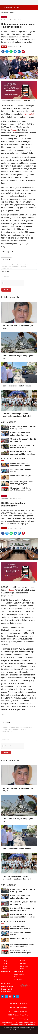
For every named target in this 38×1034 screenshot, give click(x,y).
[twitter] (7, 51)
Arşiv (15, 977)
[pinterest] (23, 51)
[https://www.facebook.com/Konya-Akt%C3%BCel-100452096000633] (2, 996)
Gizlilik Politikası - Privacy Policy (18, 1015)
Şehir (22, 969)
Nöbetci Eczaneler (7, 989)
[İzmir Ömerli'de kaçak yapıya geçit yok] (19, 342)
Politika (5, 969)
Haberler (6, 12)
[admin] (17, 996)
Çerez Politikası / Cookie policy (18, 1011)
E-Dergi (22, 960)
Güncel (12, 12)
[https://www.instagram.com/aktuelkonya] (10, 996)
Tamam (23, 1032)
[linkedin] (19, 51)
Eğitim (5, 963)
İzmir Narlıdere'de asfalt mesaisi (17, 386)
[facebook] (3, 51)
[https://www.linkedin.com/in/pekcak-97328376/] (14, 996)
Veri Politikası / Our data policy (18, 1019)
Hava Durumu (5, 983)
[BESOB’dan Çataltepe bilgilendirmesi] (19, 549)
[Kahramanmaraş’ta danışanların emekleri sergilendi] (19, 67)
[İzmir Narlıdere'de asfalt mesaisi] (19, 372)
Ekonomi (23, 963)
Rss (11, 1003)
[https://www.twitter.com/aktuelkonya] (6, 996)
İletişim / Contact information (18, 1007)
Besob (11, 590)
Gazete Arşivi (18, 979)
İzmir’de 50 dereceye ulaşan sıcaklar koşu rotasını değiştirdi (17, 415)
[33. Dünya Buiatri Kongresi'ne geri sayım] (19, 312)
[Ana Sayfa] (2, 12)
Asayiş (5, 960)
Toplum (13, 130)
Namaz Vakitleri (6, 992)
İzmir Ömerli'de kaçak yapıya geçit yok (18, 357)
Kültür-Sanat (24, 966)
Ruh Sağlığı (29, 114)
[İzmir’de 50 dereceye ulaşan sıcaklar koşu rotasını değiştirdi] (19, 400)
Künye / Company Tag (20, 1003)
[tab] (6, 259)
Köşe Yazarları (6, 971)
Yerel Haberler (18, 971)
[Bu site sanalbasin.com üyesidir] (25, 985)
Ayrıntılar (16, 1032)
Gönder (6, 290)
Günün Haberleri (19, 974)
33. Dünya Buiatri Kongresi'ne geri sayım (18, 326)
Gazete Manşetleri (7, 986)
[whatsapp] (11, 51)
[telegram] (15, 51)
